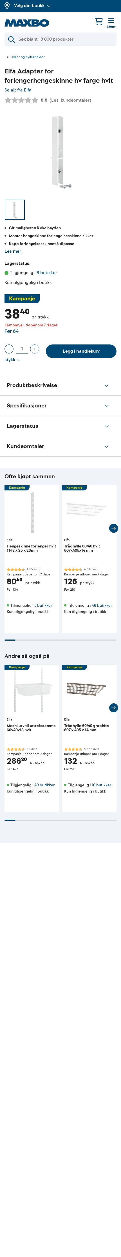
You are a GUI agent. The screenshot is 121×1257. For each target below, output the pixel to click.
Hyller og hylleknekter (28, 57)
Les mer (13, 251)
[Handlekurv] (99, 21)
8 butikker (47, 273)
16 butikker (101, 785)
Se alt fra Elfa (18, 90)
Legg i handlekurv (81, 351)
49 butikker (44, 785)
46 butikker (102, 605)
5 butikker (43, 605)
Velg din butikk (29, 6)
